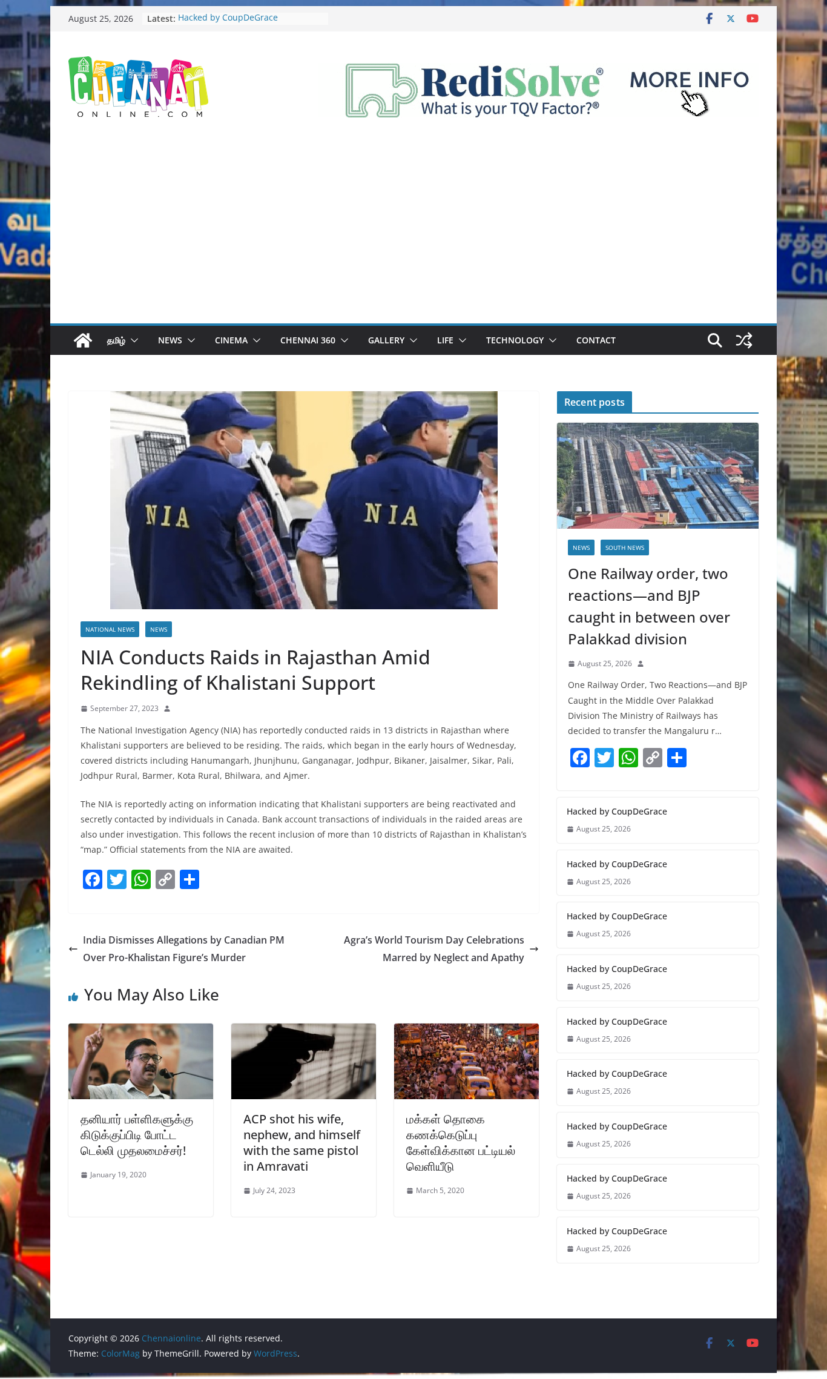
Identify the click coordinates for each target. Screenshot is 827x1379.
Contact (596, 340)
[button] (132, 340)
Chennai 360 (307, 340)
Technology (515, 340)
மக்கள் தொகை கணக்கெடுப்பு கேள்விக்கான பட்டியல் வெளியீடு (460, 1142)
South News (624, 547)
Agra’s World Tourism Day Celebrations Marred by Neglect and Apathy (434, 948)
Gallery (386, 340)
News (170, 340)
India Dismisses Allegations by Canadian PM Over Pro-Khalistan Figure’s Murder (184, 948)
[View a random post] (744, 340)
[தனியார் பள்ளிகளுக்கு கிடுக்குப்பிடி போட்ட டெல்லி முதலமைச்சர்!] (140, 1032)
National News (109, 629)
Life (445, 340)
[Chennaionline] (82, 340)
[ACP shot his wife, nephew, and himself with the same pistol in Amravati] (303, 1032)
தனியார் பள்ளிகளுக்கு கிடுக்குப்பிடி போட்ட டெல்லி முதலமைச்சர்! (137, 1135)
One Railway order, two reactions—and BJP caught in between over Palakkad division (649, 606)
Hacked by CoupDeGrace (228, 18)
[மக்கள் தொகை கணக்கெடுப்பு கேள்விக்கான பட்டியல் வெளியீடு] (466, 1032)
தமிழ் (116, 340)
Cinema (231, 340)
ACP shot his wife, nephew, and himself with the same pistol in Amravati (301, 1142)
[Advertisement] (413, 232)
